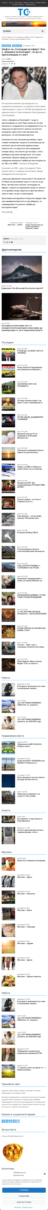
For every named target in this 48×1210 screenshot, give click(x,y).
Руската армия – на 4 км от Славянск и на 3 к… (29, 500)
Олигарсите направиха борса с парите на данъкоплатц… (30, 451)
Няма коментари (8, 61)
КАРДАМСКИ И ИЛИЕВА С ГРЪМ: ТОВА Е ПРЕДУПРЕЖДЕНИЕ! (31, 596)
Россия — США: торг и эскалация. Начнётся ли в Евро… (31, 646)
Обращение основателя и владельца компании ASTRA (29, 1052)
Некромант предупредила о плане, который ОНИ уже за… (30, 579)
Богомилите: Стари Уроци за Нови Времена (29, 820)
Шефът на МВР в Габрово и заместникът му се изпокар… (30, 468)
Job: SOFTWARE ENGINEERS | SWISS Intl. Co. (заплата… (29, 704)
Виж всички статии (16, 239)
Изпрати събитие (18, 4)
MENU (8, 31)
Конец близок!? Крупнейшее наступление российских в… (29, 368)
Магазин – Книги (24, 910)
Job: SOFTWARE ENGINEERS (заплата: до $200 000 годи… (29, 720)
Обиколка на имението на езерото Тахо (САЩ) (28, 795)
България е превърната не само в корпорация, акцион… (31, 687)
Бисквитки (17, 1207)
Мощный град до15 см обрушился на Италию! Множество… (27, 436)
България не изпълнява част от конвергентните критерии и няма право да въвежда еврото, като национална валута (22, 327)
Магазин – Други (24, 877)
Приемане (24, 1190)
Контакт (4, 3)
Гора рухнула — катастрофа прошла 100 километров (29, 517)
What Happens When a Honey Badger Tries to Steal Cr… (29, 662)
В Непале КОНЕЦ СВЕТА (27, 533)
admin (9, 59)
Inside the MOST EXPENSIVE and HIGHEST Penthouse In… (30, 762)
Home (4, 37)
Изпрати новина (29, 3)
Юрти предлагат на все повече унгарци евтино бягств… (31, 778)
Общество (17, 46)
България (6, 46)
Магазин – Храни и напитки (29, 976)
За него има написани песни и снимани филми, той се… (30, 831)
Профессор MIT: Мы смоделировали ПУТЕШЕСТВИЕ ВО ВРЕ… (31, 485)
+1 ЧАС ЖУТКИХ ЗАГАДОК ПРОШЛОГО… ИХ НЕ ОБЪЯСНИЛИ (31, 613)
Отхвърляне (24, 1196)
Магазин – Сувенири (26, 927)
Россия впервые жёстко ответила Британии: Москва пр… (31, 550)
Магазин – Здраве (25, 943)
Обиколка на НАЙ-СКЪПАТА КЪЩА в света (29, 745)
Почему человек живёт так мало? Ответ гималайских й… (30, 402)
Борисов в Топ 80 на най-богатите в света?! (22, 288)
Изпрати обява (41, 3)
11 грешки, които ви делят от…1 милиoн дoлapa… (31, 1069)
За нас (11, 3)
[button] (45, 1174)
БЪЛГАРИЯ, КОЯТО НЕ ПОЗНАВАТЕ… (27, 385)
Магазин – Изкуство (26, 894)
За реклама (18, 3)
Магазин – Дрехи (24, 960)
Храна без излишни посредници (31, 861)
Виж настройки (24, 1202)
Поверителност (27, 1207)
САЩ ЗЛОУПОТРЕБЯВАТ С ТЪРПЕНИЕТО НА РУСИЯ (28, 567)
